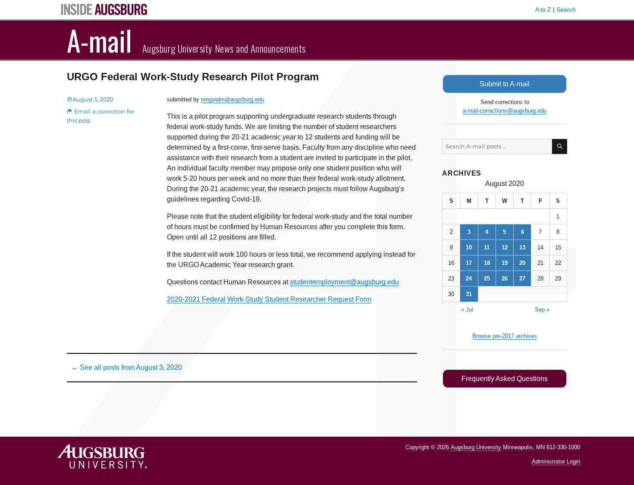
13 (522, 247)
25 (487, 278)
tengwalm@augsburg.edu (232, 99)
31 (469, 294)
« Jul (467, 309)
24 (469, 278)
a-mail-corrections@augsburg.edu (504, 110)
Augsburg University (476, 447)
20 (522, 263)
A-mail (99, 40)
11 (487, 247)
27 (522, 278)
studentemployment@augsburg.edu (344, 282)
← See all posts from (126, 367)
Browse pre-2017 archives (504, 336)
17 (469, 263)
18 (487, 263)
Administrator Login (556, 461)
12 (505, 247)
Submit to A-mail (505, 84)
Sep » (542, 309)
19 (505, 263)
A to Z (543, 9)
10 (469, 247)
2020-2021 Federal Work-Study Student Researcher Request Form (269, 299)
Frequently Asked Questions (504, 378)
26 (505, 278)
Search (566, 9)
